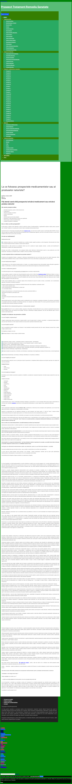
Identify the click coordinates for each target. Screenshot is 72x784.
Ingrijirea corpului (9, 147)
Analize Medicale (9, 126)
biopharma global (42, 274)
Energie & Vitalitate (10, 57)
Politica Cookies (8, 701)
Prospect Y (8, 117)
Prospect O (8, 97)
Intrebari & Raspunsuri (10, 134)
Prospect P (8, 99)
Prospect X (8, 115)
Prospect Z (8, 119)
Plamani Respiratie (10, 48)
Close (1, 782)
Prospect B (8, 72)
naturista (14, 403)
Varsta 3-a (8, 153)
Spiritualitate (6, 155)
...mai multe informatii (34, 776)
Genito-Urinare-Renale (11, 40)
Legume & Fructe (9, 61)
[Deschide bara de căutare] (1, 12)
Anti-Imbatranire (9, 140)
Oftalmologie (9, 44)
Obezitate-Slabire (10, 151)
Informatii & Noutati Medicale (12, 130)
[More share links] (6, 198)
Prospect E (8, 78)
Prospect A (8, 71)
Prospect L (8, 92)
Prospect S (8, 105)
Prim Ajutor (8, 136)
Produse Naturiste (10, 67)
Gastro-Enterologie (10, 38)
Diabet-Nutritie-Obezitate (11, 32)
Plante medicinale (10, 63)
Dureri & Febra (9, 34)
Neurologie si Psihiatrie (11, 42)
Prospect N (8, 96)
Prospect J (8, 88)
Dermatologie (9, 30)
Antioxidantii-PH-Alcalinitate (12, 53)
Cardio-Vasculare (9, 28)
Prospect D (8, 76)
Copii (7, 144)
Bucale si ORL (9, 25)
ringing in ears (27, 230)
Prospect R (8, 103)
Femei (7, 145)
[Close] (0, 726)
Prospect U (8, 109)
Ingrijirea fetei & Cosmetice (11, 149)
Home (5, 17)
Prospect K (8, 90)
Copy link (17, 774)
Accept (41, 776)
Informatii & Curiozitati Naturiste (12, 59)
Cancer (7, 26)
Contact (6, 704)
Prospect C (8, 74)
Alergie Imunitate (9, 21)
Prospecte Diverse (10, 120)
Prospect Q (8, 101)
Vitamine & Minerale (10, 65)
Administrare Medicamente (11, 124)
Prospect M (8, 94)
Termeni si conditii (8, 699)
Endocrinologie (9, 36)
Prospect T (8, 107)
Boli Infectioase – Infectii (11, 23)
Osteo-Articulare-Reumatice (12, 46)
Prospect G (8, 82)
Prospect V (8, 111)
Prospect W (8, 113)
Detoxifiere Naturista (10, 55)
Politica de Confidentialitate (11, 702)
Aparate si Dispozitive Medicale (12, 128)
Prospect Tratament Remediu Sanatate (24, 6)
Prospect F (8, 80)
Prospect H (8, 84)
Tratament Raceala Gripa (11, 49)
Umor (5, 157)
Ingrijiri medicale (9, 132)
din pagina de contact (24, 662)
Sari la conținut (3, 1)
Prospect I (8, 86)
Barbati (7, 142)
